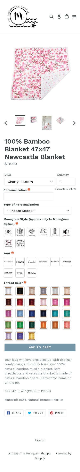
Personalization (15, 190)
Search (40, 440)
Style (8, 174)
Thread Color (13, 282)
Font (6, 253)
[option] (20, 120)
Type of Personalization (21, 204)
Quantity (63, 174)
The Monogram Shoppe (35, 453)
